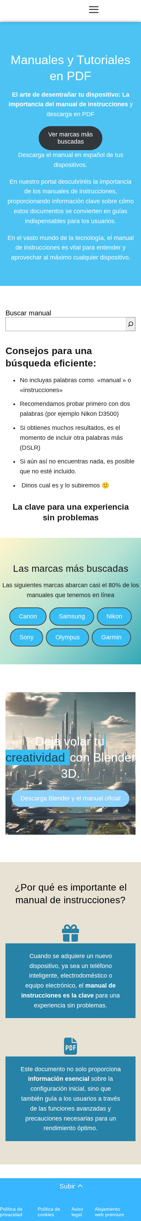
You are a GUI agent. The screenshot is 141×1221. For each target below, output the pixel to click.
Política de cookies (49, 1211)
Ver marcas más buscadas (70, 138)
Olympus (67, 637)
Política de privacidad (11, 1211)
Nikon (114, 616)
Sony (27, 637)
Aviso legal (77, 1211)
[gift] (70, 933)
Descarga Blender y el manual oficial (70, 798)
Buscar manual (28, 313)
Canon (28, 616)
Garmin (111, 637)
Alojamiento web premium (109, 1211)
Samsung (72, 616)
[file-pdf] (70, 1046)
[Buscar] (130, 324)
